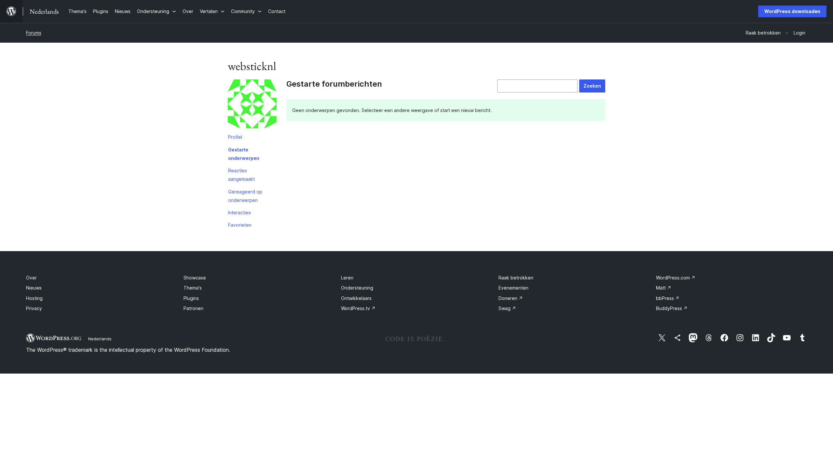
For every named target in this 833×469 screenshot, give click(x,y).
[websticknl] (252, 105)
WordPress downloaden (792, 11)
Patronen (193, 308)
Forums (33, 33)
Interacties (239, 212)
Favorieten (240, 225)
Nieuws (34, 288)
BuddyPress (672, 308)
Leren (347, 277)
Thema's (193, 288)
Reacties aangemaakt (241, 175)
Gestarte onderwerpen (243, 154)
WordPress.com (675, 277)
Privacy (34, 308)
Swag (507, 308)
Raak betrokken (515, 277)
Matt (663, 288)
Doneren (510, 298)
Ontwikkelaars (356, 298)
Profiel (235, 137)
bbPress (667, 298)
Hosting (34, 298)
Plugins (191, 298)
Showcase (195, 277)
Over (31, 277)
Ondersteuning (357, 288)
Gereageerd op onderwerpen (245, 196)
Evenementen (513, 288)
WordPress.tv (358, 308)
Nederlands (100, 338)
